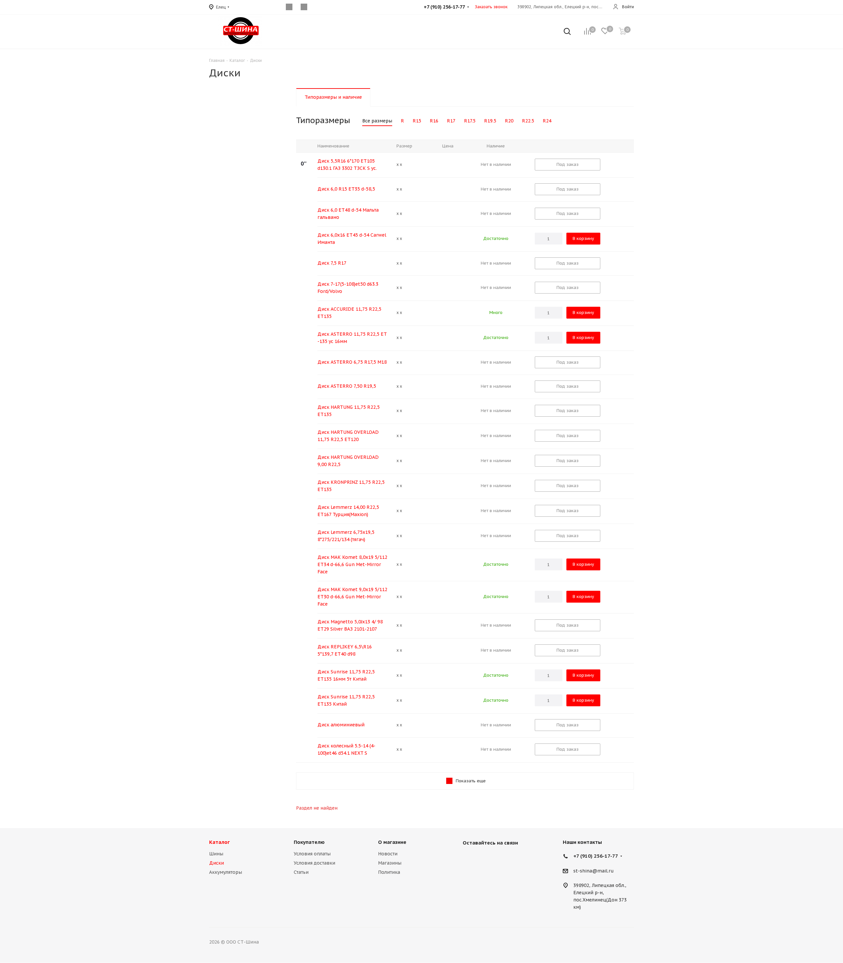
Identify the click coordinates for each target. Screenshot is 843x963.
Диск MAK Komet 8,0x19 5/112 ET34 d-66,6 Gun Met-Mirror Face (352, 564)
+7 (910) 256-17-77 (595, 856)
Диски (216, 863)
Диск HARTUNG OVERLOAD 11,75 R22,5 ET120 (348, 435)
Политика (389, 872)
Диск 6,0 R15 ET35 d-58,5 (346, 189)
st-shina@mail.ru (593, 871)
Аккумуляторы (225, 872)
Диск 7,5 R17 (331, 263)
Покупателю (309, 842)
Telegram (502, 858)
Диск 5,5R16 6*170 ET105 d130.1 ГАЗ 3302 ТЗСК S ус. (347, 164)
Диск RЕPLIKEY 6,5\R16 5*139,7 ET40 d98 (344, 650)
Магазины (389, 863)
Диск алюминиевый (341, 725)
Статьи (301, 872)
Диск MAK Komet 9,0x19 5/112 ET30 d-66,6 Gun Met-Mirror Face (352, 596)
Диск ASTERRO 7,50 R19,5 (346, 386)
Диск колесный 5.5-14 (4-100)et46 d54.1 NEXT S (346, 749)
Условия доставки (314, 863)
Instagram (485, 858)
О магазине (392, 842)
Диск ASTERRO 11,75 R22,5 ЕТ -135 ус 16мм (352, 337)
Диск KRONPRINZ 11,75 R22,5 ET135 (351, 485)
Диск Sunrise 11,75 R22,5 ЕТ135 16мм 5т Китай (346, 675)
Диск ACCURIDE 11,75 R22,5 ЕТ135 (349, 312)
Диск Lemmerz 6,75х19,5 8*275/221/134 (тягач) (345, 535)
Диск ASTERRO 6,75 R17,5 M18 (352, 362)
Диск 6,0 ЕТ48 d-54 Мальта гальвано (348, 213)
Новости (387, 854)
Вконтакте (469, 858)
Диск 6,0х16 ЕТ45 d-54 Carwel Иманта (351, 238)
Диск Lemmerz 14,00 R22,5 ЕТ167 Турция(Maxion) (348, 510)
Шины (216, 854)
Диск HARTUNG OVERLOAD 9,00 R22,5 (348, 460)
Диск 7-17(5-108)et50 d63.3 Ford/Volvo (347, 287)
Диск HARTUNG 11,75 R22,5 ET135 (348, 410)
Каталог (219, 842)
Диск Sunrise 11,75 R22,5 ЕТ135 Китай (346, 700)
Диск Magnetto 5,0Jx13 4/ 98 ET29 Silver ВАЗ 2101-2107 (350, 625)
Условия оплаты (312, 854)
